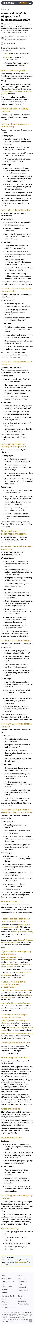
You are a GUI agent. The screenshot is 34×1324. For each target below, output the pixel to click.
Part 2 (7, 57)
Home (4, 1275)
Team (20, 1284)
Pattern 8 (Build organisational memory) (16, 1003)
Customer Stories (9, 1296)
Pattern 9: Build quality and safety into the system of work (16, 811)
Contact (21, 1296)
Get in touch (20, 1262)
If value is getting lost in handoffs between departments (13, 984)
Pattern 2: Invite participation (16, 210)
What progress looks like (14, 1057)
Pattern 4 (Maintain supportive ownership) (17, 1034)
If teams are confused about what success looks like (15, 920)
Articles (5, 1289)
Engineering (23, 1281)
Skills (20, 1275)
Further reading (10, 1228)
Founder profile (8, 1307)
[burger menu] (29, 3)
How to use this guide (13, 70)
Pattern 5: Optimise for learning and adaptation (13, 445)
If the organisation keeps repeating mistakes (14, 1015)
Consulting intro (8, 1281)
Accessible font (9, 43)
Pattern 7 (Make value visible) (22, 932)
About (4, 1299)
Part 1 (7, 54)
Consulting (6, 1292)
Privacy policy (23, 1304)
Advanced (22, 1287)
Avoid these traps (10, 1108)
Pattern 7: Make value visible (15, 640)
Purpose (5, 1302)
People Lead (23, 1290)
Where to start (9, 901)
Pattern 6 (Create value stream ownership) (16, 990)
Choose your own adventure (15, 1042)
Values (4, 1305)
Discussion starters (11, 1137)
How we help (7, 1278)
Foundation (22, 1278)
